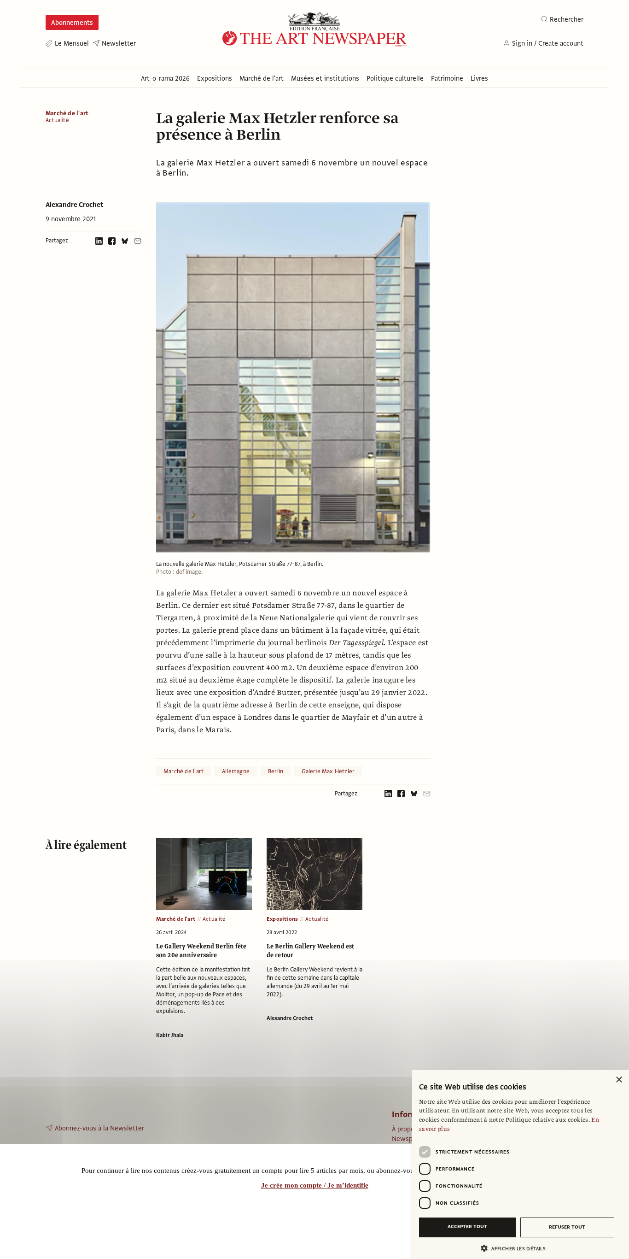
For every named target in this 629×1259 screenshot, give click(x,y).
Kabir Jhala (169, 1035)
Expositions (282, 919)
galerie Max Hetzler (202, 593)
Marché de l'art (67, 113)
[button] (516, 1248)
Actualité (57, 120)
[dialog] (520, 1164)
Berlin (275, 771)
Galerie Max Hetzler (328, 771)
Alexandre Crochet (75, 204)
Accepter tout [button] (467, 1226)
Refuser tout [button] (567, 1227)
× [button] (618, 1080)
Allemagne (236, 771)
